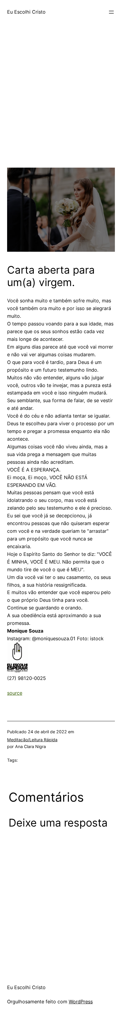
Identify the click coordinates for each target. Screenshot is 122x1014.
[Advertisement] (61, 107)
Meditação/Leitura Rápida (32, 739)
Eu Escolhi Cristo (26, 12)
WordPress (81, 1002)
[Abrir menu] (111, 12)
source (14, 693)
